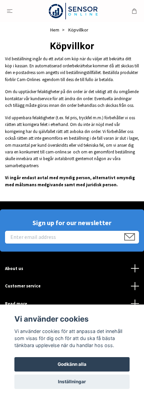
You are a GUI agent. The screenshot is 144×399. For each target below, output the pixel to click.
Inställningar (72, 381)
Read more (16, 303)
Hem (54, 30)
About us (14, 268)
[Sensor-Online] (73, 11)
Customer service (23, 285)
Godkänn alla (72, 364)
